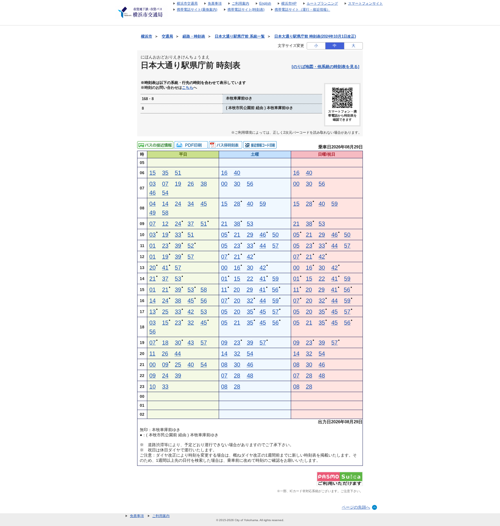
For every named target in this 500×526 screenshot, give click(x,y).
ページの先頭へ (356, 507)
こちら (187, 88)
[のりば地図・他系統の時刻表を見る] (325, 66)
